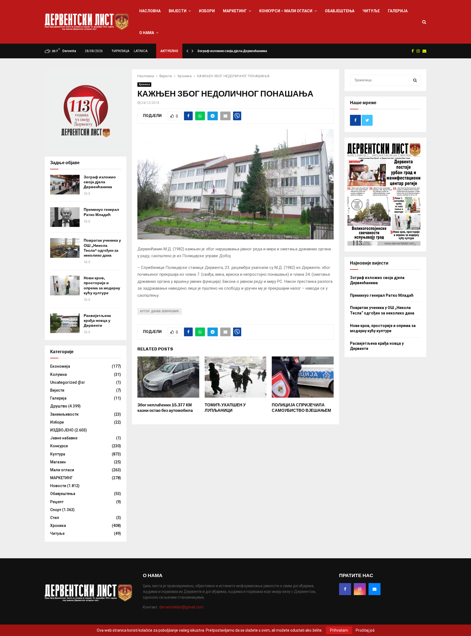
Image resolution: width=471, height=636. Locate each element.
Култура (57, 454)
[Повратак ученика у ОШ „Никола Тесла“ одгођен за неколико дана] (65, 248)
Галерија (397, 11)
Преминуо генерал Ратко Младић (101, 212)
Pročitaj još (365, 630)
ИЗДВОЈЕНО (62, 430)
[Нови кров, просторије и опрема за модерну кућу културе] (65, 285)
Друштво (58, 406)
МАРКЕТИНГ (235, 11)
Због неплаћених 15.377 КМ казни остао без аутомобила (165, 408)
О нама (146, 33)
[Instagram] (360, 589)
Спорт (55, 510)
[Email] (375, 589)
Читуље (371, 11)
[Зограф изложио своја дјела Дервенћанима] (65, 184)
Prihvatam (339, 630)
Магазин (58, 462)
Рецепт (57, 502)
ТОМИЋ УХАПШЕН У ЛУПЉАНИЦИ (225, 408)
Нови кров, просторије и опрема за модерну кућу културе (102, 285)
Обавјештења (339, 11)
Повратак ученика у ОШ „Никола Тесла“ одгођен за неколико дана (102, 248)
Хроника (144, 84)
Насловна (150, 11)
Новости (58, 486)
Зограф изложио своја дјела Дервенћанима (232, 51)
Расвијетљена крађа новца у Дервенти (97, 320)
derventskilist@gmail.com (181, 607)
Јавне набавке (63, 438)
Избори (207, 11)
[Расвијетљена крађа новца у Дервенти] (65, 323)
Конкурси (59, 446)
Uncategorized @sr (67, 382)
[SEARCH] (415, 80)
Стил (54, 517)
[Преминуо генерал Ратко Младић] (65, 217)
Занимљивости (64, 414)
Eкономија (60, 366)
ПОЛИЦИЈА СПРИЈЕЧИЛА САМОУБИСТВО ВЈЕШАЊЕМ (301, 408)
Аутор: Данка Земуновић (159, 311)
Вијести (177, 11)
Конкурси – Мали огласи (285, 11)
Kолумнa (58, 374)
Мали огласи (62, 470)
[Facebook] (345, 589)
